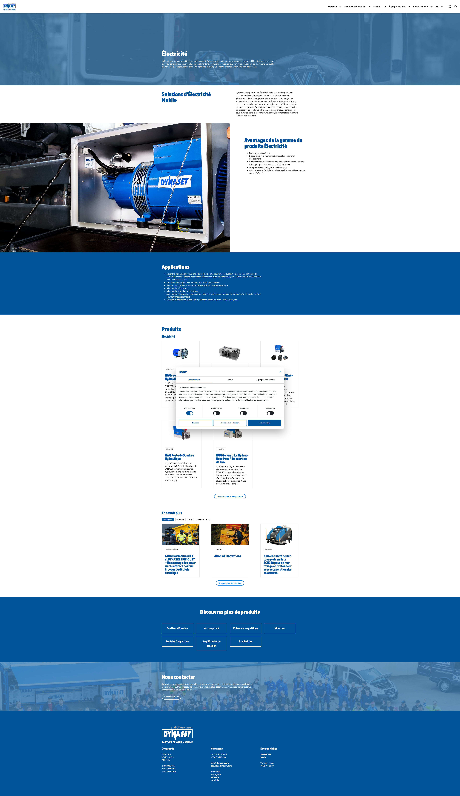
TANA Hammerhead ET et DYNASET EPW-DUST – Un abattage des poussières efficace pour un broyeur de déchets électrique (180, 564)
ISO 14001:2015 (169, 768)
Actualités (180, 519)
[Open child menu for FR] (442, 6)
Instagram (216, 774)
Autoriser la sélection (230, 423)
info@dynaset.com (220, 763)
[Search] (455, 6)
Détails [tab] (230, 380)
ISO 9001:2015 (168, 765)
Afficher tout (167, 519)
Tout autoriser (264, 423)
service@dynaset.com (221, 765)
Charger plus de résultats (230, 583)
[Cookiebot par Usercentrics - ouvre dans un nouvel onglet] (270, 372)
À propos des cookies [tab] (265, 380)
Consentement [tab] (194, 380)
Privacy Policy (267, 765)
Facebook (215, 771)
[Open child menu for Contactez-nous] (432, 6)
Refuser (195, 423)
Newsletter (265, 754)
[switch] (216, 413)
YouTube (215, 780)
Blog (190, 519)
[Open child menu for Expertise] (340, 6)
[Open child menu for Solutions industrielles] (369, 6)
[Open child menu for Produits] (385, 6)
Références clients (203, 519)
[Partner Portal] (449, 6)
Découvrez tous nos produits (230, 496)
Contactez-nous (171, 696)
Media (263, 757)
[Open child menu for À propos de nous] (409, 6)
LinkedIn (215, 777)
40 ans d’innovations (227, 556)
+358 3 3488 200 (218, 757)
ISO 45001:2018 (169, 771)
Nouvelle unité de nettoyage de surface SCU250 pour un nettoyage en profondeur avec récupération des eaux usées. (278, 564)
